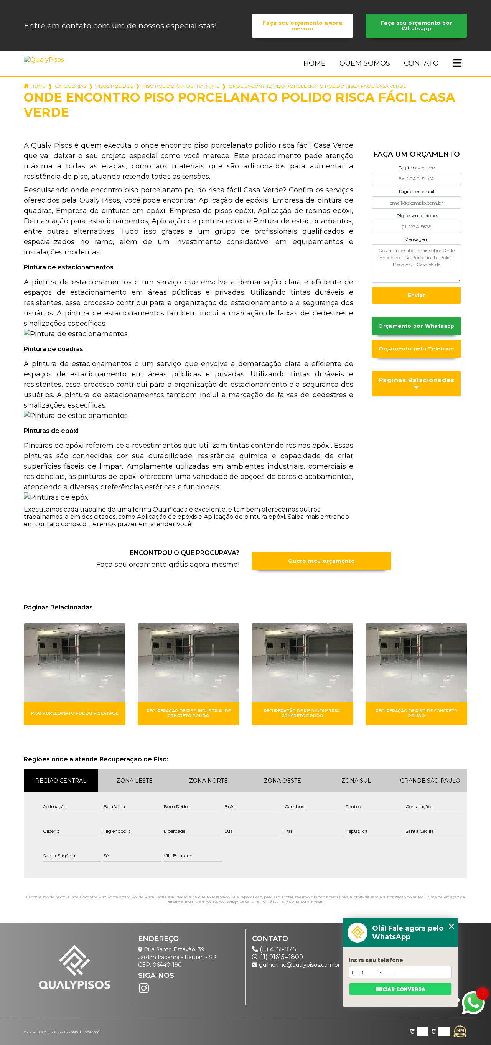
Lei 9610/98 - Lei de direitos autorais (289, 902)
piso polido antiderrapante (180, 86)
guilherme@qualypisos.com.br (298, 964)
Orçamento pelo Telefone (416, 349)
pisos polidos (114, 86)
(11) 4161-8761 (278, 949)
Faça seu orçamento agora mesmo (302, 25)
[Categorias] (457, 63)
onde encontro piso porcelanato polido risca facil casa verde (317, 86)
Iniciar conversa (400, 989)
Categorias (70, 86)
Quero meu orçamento (321, 561)
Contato (421, 63)
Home (314, 63)
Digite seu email (416, 191)
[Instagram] (144, 988)
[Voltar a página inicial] (45, 59)
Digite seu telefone (416, 215)
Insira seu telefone (376, 960)
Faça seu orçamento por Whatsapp (416, 25)
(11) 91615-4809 (280, 957)
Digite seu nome (417, 167)
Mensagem (416, 239)
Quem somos (364, 63)
